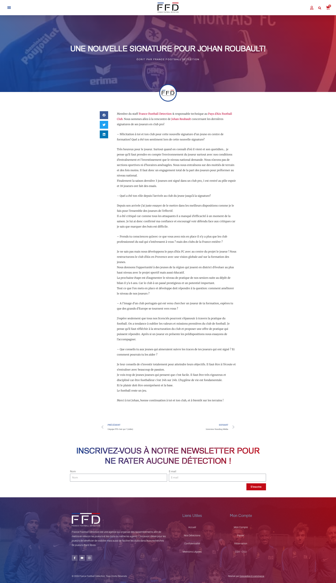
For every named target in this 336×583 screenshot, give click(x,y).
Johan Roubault (181, 119)
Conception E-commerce (252, 576)
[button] (9, 7)
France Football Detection (155, 113)
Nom (73, 471)
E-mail (172, 471)
